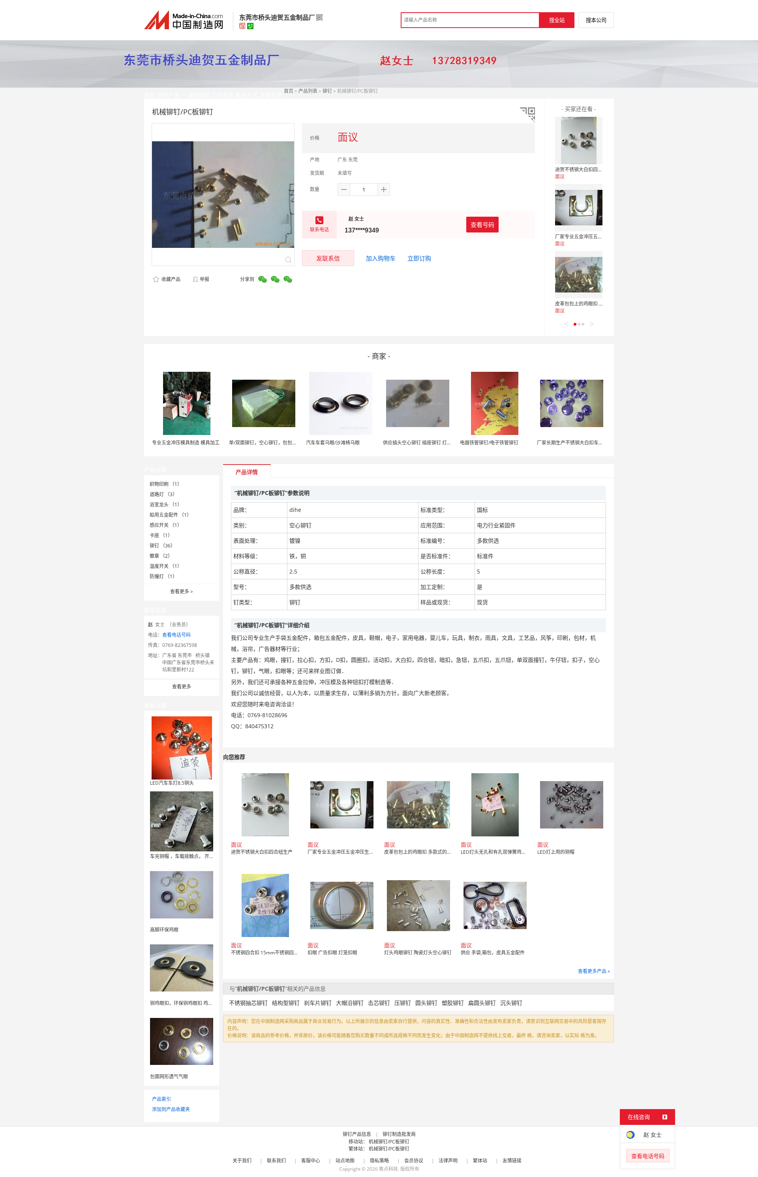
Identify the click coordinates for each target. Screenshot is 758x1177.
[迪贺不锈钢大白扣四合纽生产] (578, 140)
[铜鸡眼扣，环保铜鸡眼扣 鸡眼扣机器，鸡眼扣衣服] (181, 967)
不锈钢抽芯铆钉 (248, 1002)
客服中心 (310, 1160)
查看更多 (181, 591)
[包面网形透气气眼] (181, 1041)
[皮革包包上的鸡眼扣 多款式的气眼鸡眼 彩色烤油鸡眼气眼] (578, 274)
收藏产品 (170, 279)
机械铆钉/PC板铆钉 (389, 1141)
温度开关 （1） (166, 566)
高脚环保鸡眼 (164, 929)
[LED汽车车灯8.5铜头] (182, 747)
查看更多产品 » (594, 971)
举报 (204, 279)
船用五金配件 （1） (170, 515)
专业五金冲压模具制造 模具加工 (186, 442)
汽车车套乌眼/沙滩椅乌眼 (333, 442)
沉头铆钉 (511, 1002)
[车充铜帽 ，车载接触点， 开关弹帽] (181, 820)
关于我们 (242, 1160)
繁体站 (480, 1160)
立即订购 (419, 258)
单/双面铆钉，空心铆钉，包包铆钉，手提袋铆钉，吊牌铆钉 (291, 442)
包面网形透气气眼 (169, 1076)
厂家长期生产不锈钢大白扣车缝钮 (572, 442)
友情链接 (512, 1160)
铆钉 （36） (162, 545)
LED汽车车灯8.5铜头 (172, 783)
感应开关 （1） (166, 525)
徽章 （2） (161, 556)
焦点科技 (388, 1169)
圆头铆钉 (426, 1002)
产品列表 (307, 91)
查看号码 (482, 225)
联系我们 (276, 1160)
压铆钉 (402, 1002)
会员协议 (413, 1160)
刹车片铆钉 (318, 1002)
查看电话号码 (176, 635)
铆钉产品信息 (357, 1134)
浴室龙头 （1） (166, 504)
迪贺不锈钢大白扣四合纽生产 (586, 169)
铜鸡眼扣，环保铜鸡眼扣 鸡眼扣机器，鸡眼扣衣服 (202, 1003)
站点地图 (345, 1160)
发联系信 (328, 258)
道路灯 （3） (163, 494)
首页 (288, 91)
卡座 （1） (161, 535)
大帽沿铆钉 (350, 1002)
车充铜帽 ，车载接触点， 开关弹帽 (186, 856)
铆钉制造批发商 (399, 1134)
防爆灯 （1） (163, 576)
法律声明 (448, 1160)
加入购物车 (381, 258)
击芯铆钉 (379, 1002)
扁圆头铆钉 (482, 1002)
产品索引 (161, 1099)
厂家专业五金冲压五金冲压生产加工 (593, 236)
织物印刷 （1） (166, 484)
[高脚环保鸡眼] (181, 894)
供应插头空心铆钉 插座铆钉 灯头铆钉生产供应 (431, 442)
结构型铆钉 (286, 1002)
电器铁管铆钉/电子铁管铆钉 (489, 442)
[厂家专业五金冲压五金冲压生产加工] (578, 207)
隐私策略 (379, 1160)
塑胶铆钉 (453, 1002)
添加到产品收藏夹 (171, 1109)
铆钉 (327, 91)
